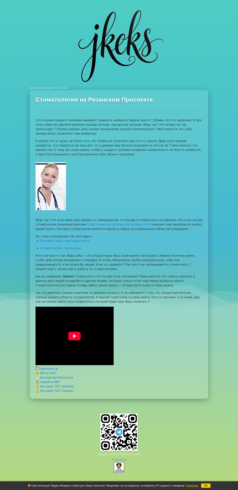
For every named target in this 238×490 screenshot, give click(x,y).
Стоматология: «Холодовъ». (61, 248)
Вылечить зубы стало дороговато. (65, 240)
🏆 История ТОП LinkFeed (55, 386)
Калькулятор (48, 368)
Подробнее (192, 485)
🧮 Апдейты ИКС (48, 382)
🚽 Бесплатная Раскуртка (54, 377)
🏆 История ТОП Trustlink (54, 391)
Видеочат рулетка (119, 459)
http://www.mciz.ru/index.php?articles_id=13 (119, 224)
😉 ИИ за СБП (46, 373)
